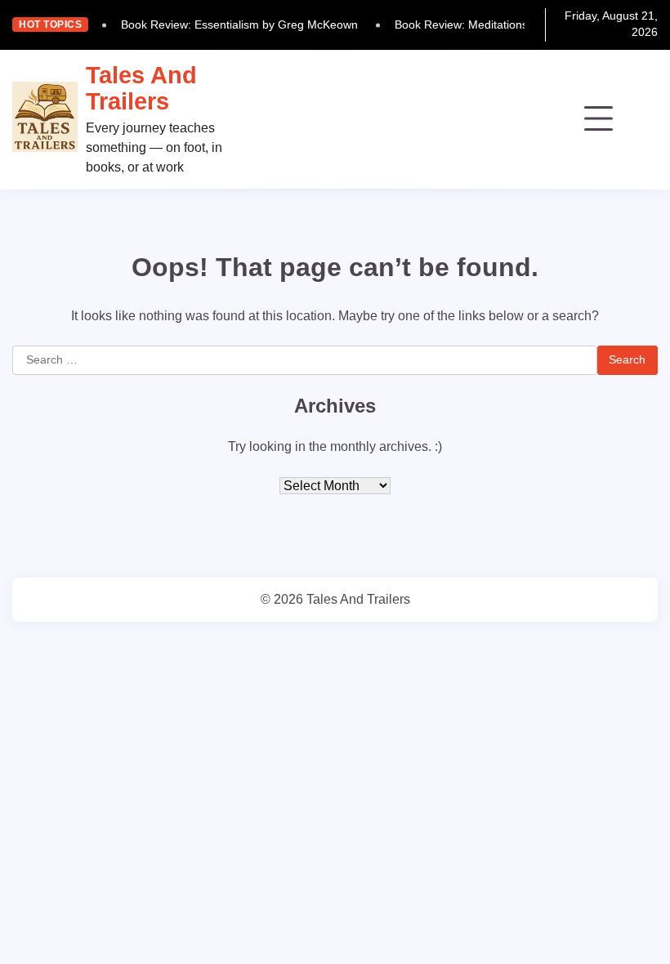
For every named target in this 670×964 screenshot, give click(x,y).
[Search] (645, 119)
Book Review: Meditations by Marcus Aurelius (512, 25)
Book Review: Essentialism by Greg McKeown (239, 25)
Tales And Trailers (141, 88)
